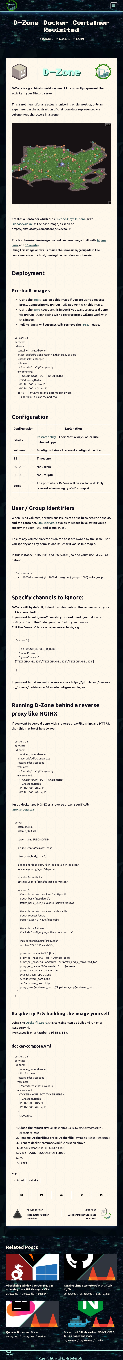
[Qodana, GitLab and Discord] (32, 1314)
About (8, 1352)
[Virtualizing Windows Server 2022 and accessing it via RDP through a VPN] (32, 1267)
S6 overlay (32, 245)
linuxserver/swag (24, 809)
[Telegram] (81, 1195)
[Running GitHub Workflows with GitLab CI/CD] (90, 1267)
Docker (80, 39)
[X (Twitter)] (22, 1195)
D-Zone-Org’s (64, 219)
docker (34, 1180)
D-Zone (80, 219)
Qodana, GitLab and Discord (23, 1332)
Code (99, 1294)
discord (19, 1180)
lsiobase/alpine (22, 224)
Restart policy (46, 437)
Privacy (9, 1355)
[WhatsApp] (101, 1195)
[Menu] (114, 5)
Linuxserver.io (47, 523)
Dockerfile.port (36, 1022)
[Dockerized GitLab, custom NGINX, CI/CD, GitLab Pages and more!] (90, 1314)
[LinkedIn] (42, 1195)
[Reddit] (61, 1195)
